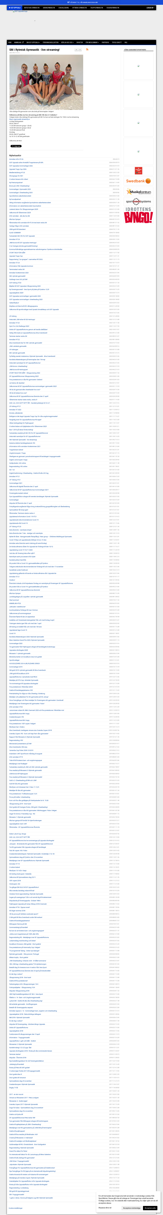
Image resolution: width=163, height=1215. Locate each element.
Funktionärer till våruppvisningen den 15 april (24, 1034)
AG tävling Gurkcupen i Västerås (20, 874)
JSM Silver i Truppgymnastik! (19, 1161)
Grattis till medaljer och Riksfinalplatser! (22, 1141)
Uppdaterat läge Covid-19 (18, 630)
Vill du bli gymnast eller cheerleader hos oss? (24, 390)
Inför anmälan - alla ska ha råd (19, 216)
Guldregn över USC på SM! (18, 279)
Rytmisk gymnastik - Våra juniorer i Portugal (24, 954)
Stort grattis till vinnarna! (17, 1078)
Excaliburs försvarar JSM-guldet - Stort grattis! (25, 944)
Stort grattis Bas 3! (15, 1074)
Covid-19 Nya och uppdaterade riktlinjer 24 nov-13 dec (27, 540)
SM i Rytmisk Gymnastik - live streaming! (34, 49)
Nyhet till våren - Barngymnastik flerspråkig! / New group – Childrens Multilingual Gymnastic (40, 536)
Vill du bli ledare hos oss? (18, 393)
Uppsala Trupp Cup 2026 (17, 169)
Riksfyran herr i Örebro (17, 727)
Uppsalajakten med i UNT (18, 824)
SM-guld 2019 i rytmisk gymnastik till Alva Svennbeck (27, 670)
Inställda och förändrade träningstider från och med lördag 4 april (31, 620)
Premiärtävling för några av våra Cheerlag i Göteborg (27, 693)
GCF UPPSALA (15, 8)
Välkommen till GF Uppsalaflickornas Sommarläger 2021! (29, 490)
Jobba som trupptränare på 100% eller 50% (24, 934)
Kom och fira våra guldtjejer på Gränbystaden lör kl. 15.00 (28, 800)
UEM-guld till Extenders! (17, 229)
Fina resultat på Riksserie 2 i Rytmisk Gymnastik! (25, 777)
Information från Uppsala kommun (21, 266)
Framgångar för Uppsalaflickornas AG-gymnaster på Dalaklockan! (32, 1168)
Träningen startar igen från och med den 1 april (25, 623)
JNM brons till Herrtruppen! (18, 369)
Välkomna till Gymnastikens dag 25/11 (22, 877)
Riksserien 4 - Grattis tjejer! (18, 1101)
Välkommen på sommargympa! (20, 613)
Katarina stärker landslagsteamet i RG (22, 443)
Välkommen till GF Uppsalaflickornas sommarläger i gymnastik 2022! (33, 386)
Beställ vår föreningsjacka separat (21, 1007)
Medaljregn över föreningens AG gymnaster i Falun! (26, 703)
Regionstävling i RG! (16, 740)
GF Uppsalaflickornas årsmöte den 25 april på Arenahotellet (29, 971)
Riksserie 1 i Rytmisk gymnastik (20, 817)
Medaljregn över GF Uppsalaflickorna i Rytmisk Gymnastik (29, 860)
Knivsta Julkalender (16, 413)
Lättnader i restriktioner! (17, 607)
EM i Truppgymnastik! (16, 1194)
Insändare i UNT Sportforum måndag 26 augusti (25, 754)
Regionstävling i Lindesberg (19, 1188)
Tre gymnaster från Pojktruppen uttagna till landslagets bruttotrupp (32, 647)
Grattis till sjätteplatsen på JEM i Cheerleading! (25, 1124)
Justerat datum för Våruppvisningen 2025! (23, 209)
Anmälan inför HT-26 (16, 159)
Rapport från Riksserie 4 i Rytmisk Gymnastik (24, 737)
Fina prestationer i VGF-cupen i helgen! (22, 724)
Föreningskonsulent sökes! (18, 493)
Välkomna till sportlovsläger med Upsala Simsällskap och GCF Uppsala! (34, 309)
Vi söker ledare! (14, 867)
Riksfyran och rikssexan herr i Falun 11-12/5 (24, 787)
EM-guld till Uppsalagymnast (19, 1191)
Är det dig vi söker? (16, 974)
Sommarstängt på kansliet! (18, 927)
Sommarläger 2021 (15, 483)
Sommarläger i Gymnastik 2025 (20, 189)
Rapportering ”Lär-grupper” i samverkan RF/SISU (26, 259)
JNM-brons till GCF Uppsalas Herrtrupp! (23, 243)
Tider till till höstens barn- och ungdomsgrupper (25, 760)
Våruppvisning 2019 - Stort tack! (20, 804)
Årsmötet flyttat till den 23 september (22, 617)
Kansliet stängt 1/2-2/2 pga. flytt (20, 1047)
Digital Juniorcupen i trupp (18, 460)
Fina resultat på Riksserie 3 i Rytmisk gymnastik (25, 770)
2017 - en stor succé (16, 1094)
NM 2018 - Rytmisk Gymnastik (19, 1017)
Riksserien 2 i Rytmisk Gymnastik (20, 1044)
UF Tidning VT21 (15, 480)
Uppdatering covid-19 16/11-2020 (20, 550)
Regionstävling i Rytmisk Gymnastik (21, 1148)
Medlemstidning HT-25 (17, 172)
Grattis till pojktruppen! (17, 1131)
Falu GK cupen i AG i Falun (18, 850)
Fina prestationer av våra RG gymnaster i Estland (25, 380)
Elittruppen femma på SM (18, 924)
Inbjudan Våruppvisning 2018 (19, 991)
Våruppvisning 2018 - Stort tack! (20, 977)
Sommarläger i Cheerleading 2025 (20, 192)
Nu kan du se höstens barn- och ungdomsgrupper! (26, 931)
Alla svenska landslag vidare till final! (21, 891)
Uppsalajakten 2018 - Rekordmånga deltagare (25, 1014)
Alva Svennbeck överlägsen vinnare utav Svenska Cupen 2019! (30, 730)
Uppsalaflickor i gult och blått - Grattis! (22, 1041)
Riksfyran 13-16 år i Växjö (17, 870)
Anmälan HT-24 (14, 239)
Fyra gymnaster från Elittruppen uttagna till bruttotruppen (28, 1121)
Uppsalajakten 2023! (16, 293)
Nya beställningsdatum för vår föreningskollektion (26, 1061)
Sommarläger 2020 (15, 643)
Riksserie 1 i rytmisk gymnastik (19, 653)
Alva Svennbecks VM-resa (18, 747)
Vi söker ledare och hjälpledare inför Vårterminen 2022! (28, 426)
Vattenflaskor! (14, 303)
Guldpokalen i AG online (17, 463)
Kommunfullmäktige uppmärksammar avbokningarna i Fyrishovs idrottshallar (35, 249)
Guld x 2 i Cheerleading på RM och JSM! (23, 780)
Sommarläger (14, 500)
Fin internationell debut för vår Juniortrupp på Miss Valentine (30, 1154)
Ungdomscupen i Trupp (17, 453)
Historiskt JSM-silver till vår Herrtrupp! (22, 319)
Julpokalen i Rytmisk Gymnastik (20, 1164)
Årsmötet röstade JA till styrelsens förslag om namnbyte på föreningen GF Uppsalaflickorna (41, 583)
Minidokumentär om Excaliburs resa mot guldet (25, 657)
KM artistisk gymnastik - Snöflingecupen (23, 1004)
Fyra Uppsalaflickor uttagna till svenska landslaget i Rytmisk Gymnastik (33, 496)
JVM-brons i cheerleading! (18, 366)
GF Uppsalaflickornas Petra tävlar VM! (22, 1118)
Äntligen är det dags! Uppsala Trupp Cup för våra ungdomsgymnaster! (33, 416)
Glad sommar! (14, 600)
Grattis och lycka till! (16, 1114)
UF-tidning (12, 316)
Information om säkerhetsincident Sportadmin (25, 206)
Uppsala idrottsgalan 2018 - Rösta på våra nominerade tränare (30, 1051)
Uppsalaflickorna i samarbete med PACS (23, 677)
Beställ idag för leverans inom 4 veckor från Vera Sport (28, 967)
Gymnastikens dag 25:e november (21, 1111)
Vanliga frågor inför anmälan (19, 226)
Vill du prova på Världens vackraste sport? (23, 914)
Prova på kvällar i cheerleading (19, 797)
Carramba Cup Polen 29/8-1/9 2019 (21, 750)
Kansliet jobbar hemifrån (17, 560)
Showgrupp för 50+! (16, 176)
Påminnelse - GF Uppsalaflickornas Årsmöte (24, 827)
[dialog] (128, 1202)
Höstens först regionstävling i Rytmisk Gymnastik (26, 894)
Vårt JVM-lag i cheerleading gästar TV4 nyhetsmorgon (27, 964)
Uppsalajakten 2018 (16, 1031)
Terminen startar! (15, 1054)
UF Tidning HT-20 (15, 526)
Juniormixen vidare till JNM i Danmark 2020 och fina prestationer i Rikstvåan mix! (36, 710)
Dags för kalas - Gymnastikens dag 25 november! (26, 1108)
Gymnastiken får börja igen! (18, 510)
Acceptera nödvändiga (131, 1208)
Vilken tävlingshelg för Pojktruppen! (21, 423)
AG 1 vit (12, 470)
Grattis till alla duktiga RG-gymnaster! (22, 1158)
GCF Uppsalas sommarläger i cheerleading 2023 (25, 299)
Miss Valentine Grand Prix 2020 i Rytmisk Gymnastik (27, 640)
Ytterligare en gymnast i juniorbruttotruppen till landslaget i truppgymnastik (34, 456)
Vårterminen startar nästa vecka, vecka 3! (23, 400)
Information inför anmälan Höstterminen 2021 (24, 446)
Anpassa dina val (105, 1208)
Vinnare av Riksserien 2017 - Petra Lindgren (24, 1098)
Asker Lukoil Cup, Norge (17, 834)
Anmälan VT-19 (14, 864)
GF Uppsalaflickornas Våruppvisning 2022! (24, 376)
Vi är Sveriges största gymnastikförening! (23, 246)
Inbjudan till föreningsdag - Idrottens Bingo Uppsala (27, 1024)
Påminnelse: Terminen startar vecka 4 (21, 513)
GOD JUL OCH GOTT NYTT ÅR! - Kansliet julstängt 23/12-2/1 (29, 403)
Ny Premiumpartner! (16, 182)
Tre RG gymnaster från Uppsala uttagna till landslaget (27, 847)
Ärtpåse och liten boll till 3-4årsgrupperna (23, 306)
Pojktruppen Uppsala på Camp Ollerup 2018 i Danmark (28, 904)
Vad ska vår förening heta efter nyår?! (22, 553)
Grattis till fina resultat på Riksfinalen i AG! (23, 1134)
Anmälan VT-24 (14, 263)
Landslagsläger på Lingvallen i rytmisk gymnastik (26, 597)
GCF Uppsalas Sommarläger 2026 (21, 166)
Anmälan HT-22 (14, 339)
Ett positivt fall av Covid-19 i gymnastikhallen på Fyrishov (28, 587)
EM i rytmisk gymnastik (17, 353)
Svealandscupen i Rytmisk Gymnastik (22, 1084)
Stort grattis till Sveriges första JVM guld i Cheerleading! (28, 807)
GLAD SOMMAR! (15, 233)
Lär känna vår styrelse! (16, 383)
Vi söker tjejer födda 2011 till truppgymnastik (24, 1071)
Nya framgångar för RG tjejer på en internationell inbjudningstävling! (32, 1171)
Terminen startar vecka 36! (18, 336)
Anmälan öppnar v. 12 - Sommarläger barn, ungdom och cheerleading (33, 1011)
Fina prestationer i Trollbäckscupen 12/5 (23, 794)
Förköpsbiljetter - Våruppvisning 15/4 (22, 987)
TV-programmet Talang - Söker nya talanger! (24, 951)
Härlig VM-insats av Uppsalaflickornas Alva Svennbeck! (28, 333)
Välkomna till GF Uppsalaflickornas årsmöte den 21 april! (28, 396)
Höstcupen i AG (14, 884)
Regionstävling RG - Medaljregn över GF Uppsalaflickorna (29, 937)
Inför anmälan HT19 (16, 757)
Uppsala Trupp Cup (16, 256)
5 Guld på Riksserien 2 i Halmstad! (21, 1138)
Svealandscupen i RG (16, 717)
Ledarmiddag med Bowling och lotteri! (22, 941)
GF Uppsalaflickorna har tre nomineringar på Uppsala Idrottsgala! (31, 840)
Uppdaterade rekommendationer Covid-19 (23, 520)
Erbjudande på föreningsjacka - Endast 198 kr (25, 901)
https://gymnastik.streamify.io (19, 119)
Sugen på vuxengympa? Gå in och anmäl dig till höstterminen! (30, 897)
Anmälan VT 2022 (15, 410)
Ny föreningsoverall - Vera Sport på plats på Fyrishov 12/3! (29, 289)
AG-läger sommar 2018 (17, 911)
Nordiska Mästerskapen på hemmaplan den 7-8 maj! (27, 359)
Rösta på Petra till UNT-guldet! (19, 1068)
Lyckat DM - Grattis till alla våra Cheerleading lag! (25, 1001)
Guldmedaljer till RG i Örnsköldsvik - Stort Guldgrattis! (27, 1144)
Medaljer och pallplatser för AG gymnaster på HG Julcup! (28, 697)
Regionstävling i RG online (18, 466)
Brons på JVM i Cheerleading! (19, 186)
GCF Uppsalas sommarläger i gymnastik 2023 (25, 296)
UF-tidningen (13, 349)
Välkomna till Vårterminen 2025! (20, 213)
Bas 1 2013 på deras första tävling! (21, 430)
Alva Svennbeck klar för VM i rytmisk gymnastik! (25, 343)
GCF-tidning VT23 (15, 283)
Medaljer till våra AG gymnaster (20, 790)
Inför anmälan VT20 (16, 707)
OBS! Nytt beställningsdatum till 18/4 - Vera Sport (26, 994)
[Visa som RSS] (87, 50)
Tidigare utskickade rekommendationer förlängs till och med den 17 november (36, 567)
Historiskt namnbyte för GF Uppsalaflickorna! (24, 363)
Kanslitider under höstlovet (18, 570)
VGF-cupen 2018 (15, 880)
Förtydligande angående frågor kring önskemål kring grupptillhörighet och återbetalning (39, 506)
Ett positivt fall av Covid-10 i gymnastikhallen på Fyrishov (28, 563)
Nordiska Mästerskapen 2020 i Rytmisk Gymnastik (26, 637)
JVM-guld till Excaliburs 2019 (19, 673)
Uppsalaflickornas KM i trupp (19, 713)
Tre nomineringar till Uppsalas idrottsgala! (23, 683)
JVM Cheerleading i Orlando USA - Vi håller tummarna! (27, 961)
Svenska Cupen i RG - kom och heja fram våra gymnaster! (28, 734)
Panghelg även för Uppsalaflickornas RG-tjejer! (25, 420)
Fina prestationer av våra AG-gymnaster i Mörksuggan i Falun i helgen (33, 810)
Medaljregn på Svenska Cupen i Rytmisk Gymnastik (26, 1178)
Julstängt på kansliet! (16, 1064)
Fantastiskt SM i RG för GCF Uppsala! (22, 236)
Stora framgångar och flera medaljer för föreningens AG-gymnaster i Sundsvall (36, 700)
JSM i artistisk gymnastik (17, 346)
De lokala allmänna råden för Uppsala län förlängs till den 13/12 (31, 547)
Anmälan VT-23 (14, 323)
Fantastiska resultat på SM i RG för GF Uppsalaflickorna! (28, 433)
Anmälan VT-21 (14, 577)
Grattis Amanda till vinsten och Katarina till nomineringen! (28, 1174)
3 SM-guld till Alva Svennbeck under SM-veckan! (25, 917)
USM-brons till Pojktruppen (18, 774)
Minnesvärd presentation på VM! (20, 744)
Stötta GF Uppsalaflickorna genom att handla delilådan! (28, 329)
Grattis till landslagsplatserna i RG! (21, 690)
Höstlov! (12, 580)
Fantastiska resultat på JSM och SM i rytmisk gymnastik (28, 767)
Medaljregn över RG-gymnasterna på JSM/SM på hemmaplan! (30, 1128)
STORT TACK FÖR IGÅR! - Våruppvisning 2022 (24, 373)
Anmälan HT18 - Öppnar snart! (19, 907)
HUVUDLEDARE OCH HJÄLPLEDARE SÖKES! (24, 663)
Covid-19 (12, 633)
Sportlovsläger (14, 660)
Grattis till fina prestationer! (18, 981)
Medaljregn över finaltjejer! (18, 764)
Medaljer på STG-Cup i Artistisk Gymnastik (23, 680)
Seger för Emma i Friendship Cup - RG (22, 814)
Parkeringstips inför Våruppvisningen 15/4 (23, 984)
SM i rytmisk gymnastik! (17, 276)
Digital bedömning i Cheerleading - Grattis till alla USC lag (28, 473)
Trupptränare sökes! (16, 450)
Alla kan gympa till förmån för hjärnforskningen (25, 820)
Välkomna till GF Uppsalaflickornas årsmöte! (24, 590)
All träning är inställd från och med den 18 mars (25, 627)
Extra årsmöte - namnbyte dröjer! (20, 530)
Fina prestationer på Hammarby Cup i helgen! (24, 947)
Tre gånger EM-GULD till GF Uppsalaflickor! (24, 887)
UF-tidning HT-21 (15, 406)
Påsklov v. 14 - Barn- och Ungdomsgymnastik (24, 997)
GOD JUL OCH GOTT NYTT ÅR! (19, 837)
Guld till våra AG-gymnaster (18, 784)
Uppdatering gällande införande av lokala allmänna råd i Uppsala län (32, 573)
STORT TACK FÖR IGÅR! (17, 253)
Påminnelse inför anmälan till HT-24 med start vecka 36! (28, 223)
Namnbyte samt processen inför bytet (22, 557)
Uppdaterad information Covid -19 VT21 (23, 516)
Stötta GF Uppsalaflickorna (18, 1027)
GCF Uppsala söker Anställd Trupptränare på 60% (26, 162)
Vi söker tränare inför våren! (18, 179)
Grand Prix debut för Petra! (18, 1151)
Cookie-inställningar (15, 1208)
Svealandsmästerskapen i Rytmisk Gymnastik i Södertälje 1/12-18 (31, 854)
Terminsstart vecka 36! (17, 269)
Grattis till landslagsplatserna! (19, 921)
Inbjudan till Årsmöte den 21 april (20, 503)
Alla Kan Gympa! (15, 219)
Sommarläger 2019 (15, 667)
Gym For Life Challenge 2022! (19, 326)
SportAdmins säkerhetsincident (20, 196)
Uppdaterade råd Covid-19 (18, 523)
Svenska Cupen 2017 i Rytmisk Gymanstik (23, 1104)
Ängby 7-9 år (13, 1088)
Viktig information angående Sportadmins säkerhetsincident (30, 202)
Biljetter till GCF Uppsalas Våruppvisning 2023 (25, 286)
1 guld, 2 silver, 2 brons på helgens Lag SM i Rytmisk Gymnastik (31, 1198)
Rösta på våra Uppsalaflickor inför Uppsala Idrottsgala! (28, 1184)
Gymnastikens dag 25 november (20, 1081)
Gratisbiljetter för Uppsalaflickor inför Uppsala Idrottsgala (29, 1181)
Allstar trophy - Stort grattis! (18, 957)
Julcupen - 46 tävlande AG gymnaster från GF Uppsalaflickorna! (31, 844)
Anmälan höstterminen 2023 (19, 273)
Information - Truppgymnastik (19, 1037)
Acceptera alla (150, 1208)
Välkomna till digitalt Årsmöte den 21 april (23, 486)
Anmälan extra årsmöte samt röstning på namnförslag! (28, 543)
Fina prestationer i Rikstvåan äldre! (21, 687)
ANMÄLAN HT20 (15, 603)
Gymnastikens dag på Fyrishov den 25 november (26, 857)
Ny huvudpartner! (15, 199)
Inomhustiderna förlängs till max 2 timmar (23, 610)
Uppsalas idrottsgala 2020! (18, 650)
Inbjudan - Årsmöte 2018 (17, 1058)
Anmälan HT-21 (14, 476)
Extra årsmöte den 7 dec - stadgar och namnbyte (26, 533)
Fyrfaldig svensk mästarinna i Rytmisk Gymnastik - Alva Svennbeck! (32, 356)
